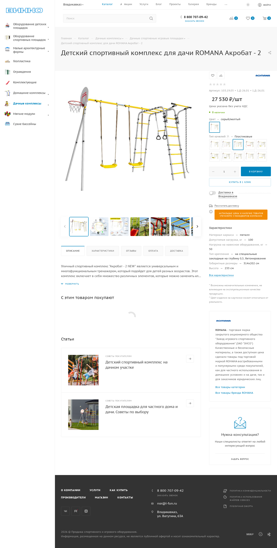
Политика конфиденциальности (250, 490)
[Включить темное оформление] (248, 4)
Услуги (95, 490)
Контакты (125, 497)
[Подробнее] (190, 359)
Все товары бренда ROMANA (234, 393)
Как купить (119, 490)
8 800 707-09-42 (196, 17)
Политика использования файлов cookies (246, 498)
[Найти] (151, 18)
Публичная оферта (241, 506)
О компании (70, 490)
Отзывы (131, 250)
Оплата (153, 250)
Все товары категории (230, 387)
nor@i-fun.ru (167, 503)
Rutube (75, 511)
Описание (72, 250)
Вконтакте (65, 511)
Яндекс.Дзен (86, 511)
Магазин (101, 497)
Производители (73, 497)
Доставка (176, 250)
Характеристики (103, 250)
